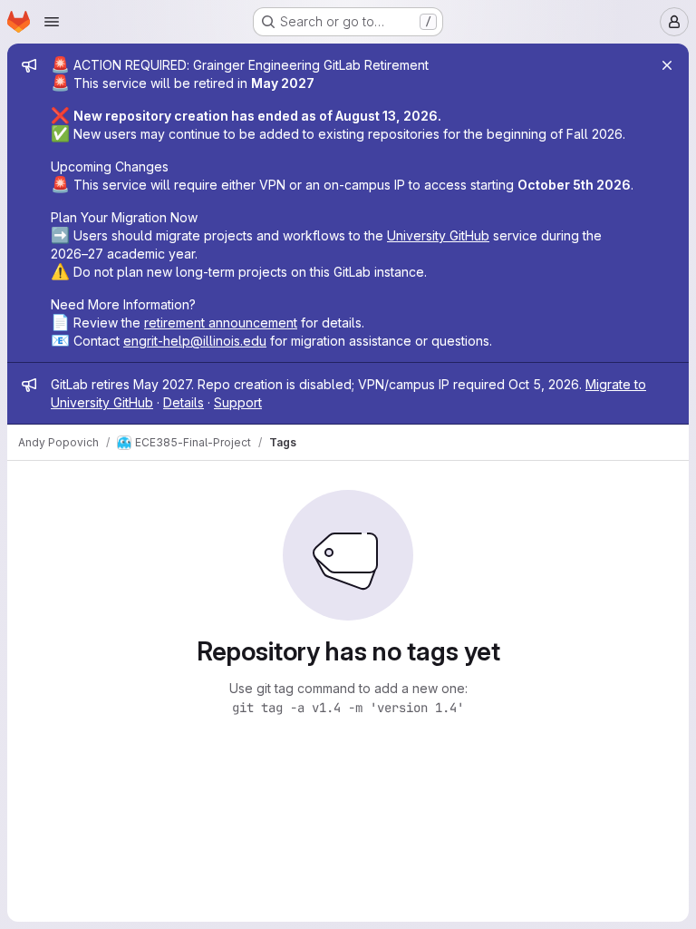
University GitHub (438, 235)
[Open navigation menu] (51, 21)
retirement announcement (220, 322)
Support (238, 402)
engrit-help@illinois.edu (194, 340)
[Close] (667, 65)
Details (183, 402)
